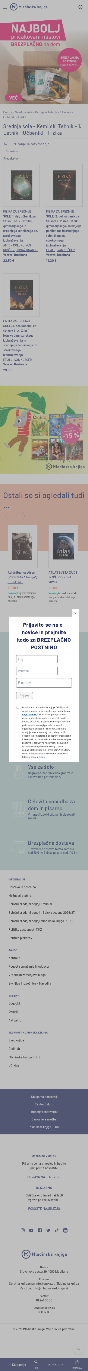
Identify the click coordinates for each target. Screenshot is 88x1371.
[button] (75, 613)
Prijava (24, 696)
